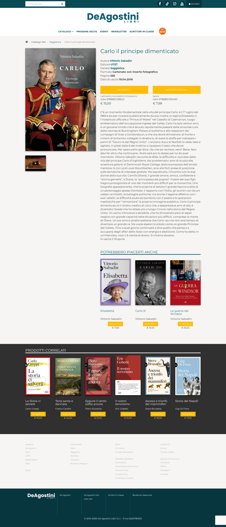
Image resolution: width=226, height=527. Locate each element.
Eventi (104, 31)
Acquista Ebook (176, 89)
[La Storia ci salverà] (38, 376)
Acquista (124, 89)
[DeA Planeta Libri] (41, 496)
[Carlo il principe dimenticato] (60, 99)
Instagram (165, 470)
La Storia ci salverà (33, 403)
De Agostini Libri (91, 495)
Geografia (74, 460)
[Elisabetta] (115, 281)
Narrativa (74, 456)
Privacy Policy (121, 470)
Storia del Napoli (186, 401)
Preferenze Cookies (124, 478)
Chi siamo (120, 448)
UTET (114, 64)
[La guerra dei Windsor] (185, 281)
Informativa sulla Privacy (126, 466)
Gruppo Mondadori (124, 452)
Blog (28, 470)
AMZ (27, 463)
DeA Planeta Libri (113, 17)
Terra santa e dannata (64, 403)
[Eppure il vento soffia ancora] (98, 376)
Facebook (165, 462)
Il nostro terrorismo (122, 403)
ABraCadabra (31, 460)
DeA (27, 452)
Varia (72, 448)
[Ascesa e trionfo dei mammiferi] (158, 376)
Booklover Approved (142, 495)
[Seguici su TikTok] (167, 4)
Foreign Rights (167, 452)
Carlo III (140, 311)
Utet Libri (88, 499)
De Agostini (30, 448)
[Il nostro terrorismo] (128, 376)
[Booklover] (162, 31)
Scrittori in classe (142, 31)
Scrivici (163, 448)
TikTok (163, 466)
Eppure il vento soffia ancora (95, 403)
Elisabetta (107, 311)
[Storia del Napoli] (188, 376)
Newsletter (119, 31)
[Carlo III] (150, 281)
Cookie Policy (121, 474)
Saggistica (55, 42)
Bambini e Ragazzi (78, 463)
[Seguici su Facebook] (160, 4)
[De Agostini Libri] (26, 42)
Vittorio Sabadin (121, 60)
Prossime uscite (86, 31)
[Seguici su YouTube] (182, 4)
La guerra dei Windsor (179, 312)
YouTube (164, 474)
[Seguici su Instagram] (175, 4)
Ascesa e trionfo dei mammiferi (156, 403)
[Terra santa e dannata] (68, 376)
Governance (121, 462)
